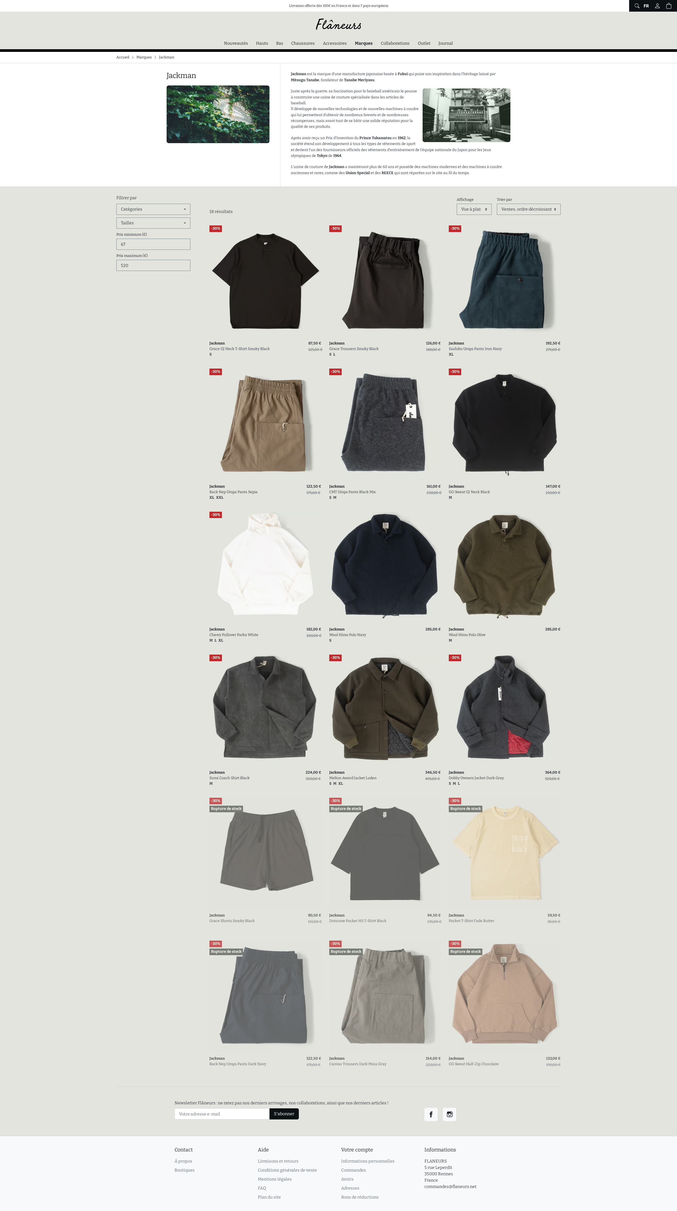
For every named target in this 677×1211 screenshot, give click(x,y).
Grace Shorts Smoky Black (232, 921)
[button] (668, 5)
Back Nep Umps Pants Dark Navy (237, 1064)
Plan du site (269, 1197)
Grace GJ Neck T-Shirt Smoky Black (239, 349)
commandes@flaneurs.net (450, 1186)
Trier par (504, 199)
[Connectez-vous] (657, 6)
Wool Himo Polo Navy (347, 635)
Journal (445, 43)
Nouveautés (236, 43)
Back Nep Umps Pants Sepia (233, 492)
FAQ (262, 1188)
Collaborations (395, 43)
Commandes (353, 1170)
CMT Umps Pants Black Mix (352, 492)
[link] (265, 281)
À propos (183, 1161)
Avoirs (347, 1179)
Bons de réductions (360, 1197)
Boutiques (185, 1170)
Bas (279, 43)
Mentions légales (275, 1179)
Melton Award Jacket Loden (353, 778)
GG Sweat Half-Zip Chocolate (474, 1064)
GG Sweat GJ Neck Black (469, 492)
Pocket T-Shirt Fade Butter (471, 921)
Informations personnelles (368, 1161)
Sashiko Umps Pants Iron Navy (475, 349)
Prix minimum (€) (131, 234)
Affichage (465, 199)
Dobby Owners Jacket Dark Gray (476, 778)
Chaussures (303, 43)
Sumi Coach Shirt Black (229, 778)
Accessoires (335, 43)
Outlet (424, 43)
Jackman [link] (217, 343)
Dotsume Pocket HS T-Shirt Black (357, 921)
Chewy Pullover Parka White (233, 635)
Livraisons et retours (278, 1161)
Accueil (122, 57)
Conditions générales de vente (287, 1170)
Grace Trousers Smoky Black (354, 349)
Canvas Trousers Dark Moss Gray (357, 1064)
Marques (364, 43)
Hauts (262, 43)
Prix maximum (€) (132, 255)
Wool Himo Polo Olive (467, 635)
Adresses (350, 1188)
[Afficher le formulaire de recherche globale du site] (636, 5)
